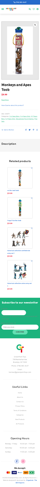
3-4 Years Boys (15, 116)
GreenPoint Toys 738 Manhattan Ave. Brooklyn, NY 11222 (20, 359)
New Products (20, 419)
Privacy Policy (20, 406)
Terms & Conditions (20, 410)
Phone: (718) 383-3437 (20, 366)
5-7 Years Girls (10, 119)
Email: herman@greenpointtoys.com (20, 371)
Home (20, 393)
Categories (20, 415)
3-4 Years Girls (25, 116)
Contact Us (20, 402)
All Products (20, 424)
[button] (35, 25)
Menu (2, 11)
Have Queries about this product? (12, 105)
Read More (5, 100)
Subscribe (20, 332)
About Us (20, 397)
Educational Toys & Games (25, 119)
